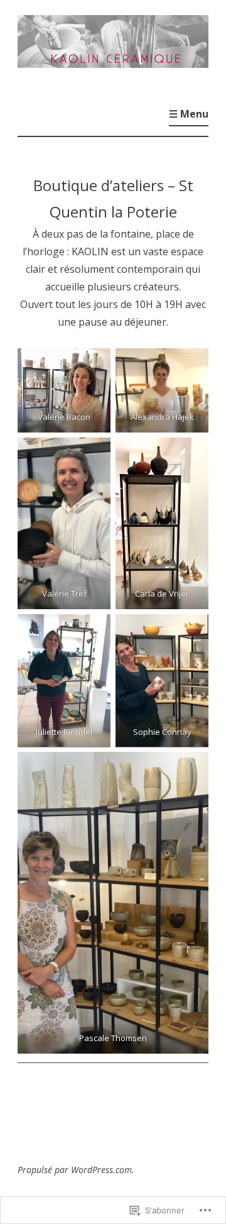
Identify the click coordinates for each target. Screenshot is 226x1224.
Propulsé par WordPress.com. (76, 1170)
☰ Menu (188, 114)
